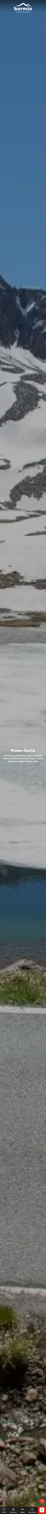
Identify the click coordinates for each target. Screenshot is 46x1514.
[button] (42, 1501)
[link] (4, 1510)
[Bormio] (23, 7)
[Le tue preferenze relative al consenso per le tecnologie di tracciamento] (42, 1510)
